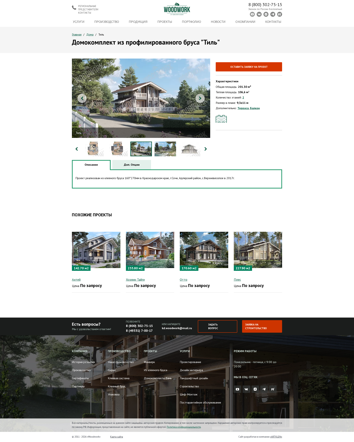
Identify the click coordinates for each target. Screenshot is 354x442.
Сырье (112, 370)
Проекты (164, 21)
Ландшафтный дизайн (194, 378)
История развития (83, 362)
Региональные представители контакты (88, 9)
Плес (237, 279)
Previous (82, 98)
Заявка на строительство (256, 326)
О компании (245, 21)
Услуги (78, 21)
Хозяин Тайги (135, 279)
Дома (89, 34)
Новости (218, 21)
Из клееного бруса (155, 370)
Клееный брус (116, 386)
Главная (76, 34)
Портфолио (191, 21)
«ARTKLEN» (276, 436)
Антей (76, 279)
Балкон (255, 108)
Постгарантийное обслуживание (200, 402)
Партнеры (78, 386)
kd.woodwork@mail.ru (177, 328)
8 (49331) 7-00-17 (139, 330)
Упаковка (113, 394)
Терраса (243, 108)
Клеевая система (118, 378)
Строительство (189, 386)
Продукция (138, 21)
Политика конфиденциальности (184, 427)
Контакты (273, 21)
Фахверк (149, 362)
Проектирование (190, 362)
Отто (183, 279)
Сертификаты (80, 378)
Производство (106, 21)
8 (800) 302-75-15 (265, 4)
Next (200, 98)
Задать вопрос (213, 326)
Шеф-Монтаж (188, 394)
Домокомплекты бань (158, 378)
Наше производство (121, 362)
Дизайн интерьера (191, 370)
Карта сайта (116, 436)
